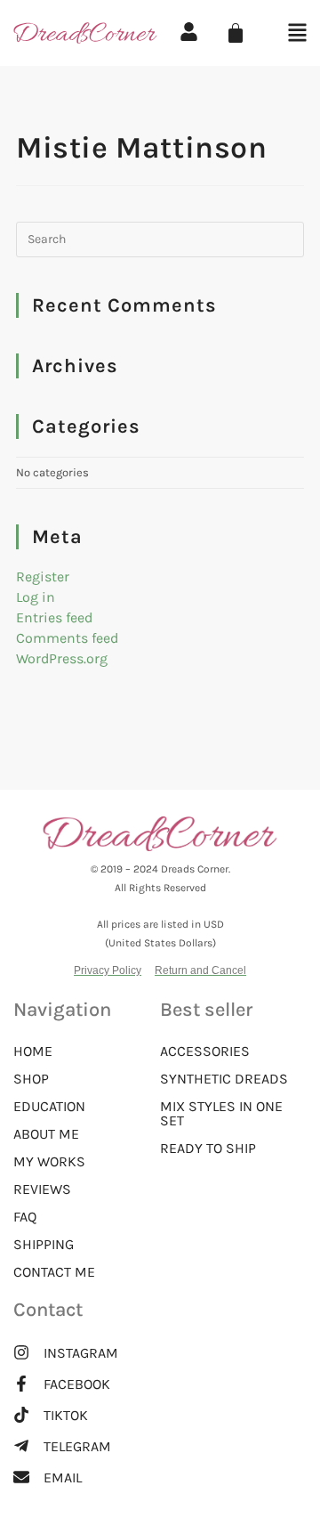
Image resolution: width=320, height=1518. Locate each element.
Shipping (43, 1245)
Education (49, 1107)
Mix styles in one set (221, 1114)
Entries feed (54, 617)
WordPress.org (62, 658)
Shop (31, 1079)
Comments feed (67, 637)
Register (42, 576)
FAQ (24, 1217)
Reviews (42, 1189)
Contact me (54, 1272)
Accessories (205, 1051)
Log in (35, 597)
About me (46, 1134)
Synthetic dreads (224, 1079)
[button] (232, 34)
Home (32, 1051)
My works (49, 1162)
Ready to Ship (208, 1148)
